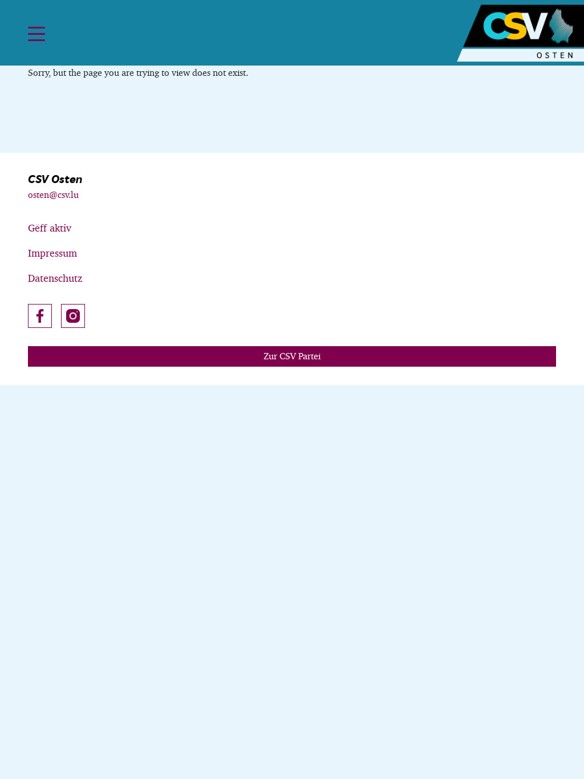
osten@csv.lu (53, 194)
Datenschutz (55, 278)
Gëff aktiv (49, 228)
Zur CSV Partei (292, 356)
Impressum (52, 253)
